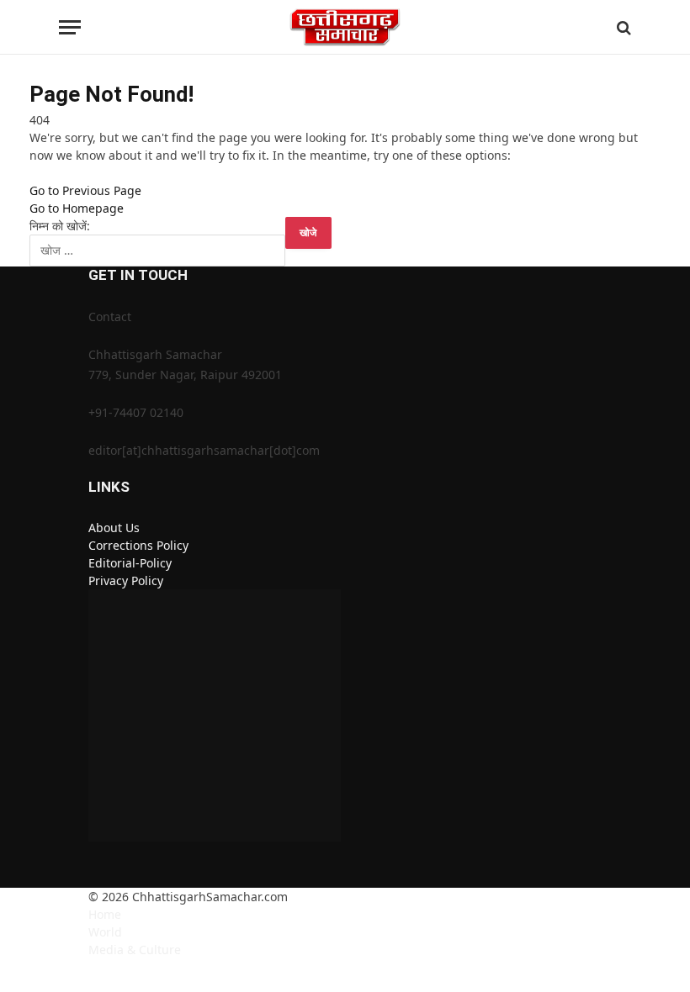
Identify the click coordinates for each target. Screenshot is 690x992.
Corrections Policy (138, 545)
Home (104, 914)
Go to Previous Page (85, 190)
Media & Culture (134, 950)
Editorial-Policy (130, 563)
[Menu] (70, 27)
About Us (114, 528)
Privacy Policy (125, 580)
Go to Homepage (76, 208)
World (105, 932)
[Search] (622, 27)
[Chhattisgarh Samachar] (345, 27)
